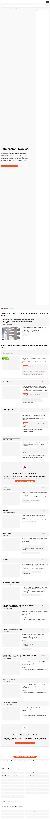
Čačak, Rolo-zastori (6, 811)
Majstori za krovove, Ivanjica (8, 788)
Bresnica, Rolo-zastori (32, 817)
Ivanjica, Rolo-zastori (7, 814)
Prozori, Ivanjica (5, 793)
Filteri (4, 6)
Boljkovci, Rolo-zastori (32, 814)
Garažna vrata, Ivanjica (7, 780)
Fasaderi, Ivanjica (31, 775)
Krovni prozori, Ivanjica (32, 786)
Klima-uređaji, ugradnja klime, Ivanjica (35, 783)
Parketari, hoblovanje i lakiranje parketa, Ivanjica (38, 788)
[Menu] (47, 2)
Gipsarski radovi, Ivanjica (32, 780)
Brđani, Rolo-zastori (6, 817)
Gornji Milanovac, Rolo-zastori (33, 811)
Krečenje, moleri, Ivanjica (8, 786)
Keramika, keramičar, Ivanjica (8, 783)
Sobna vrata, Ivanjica (31, 793)
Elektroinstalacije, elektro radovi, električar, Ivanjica (12, 776)
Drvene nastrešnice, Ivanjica (33, 772)
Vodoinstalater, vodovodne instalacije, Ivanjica (12, 796)
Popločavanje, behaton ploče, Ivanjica (10, 772)
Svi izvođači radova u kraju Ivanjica (9, 801)
